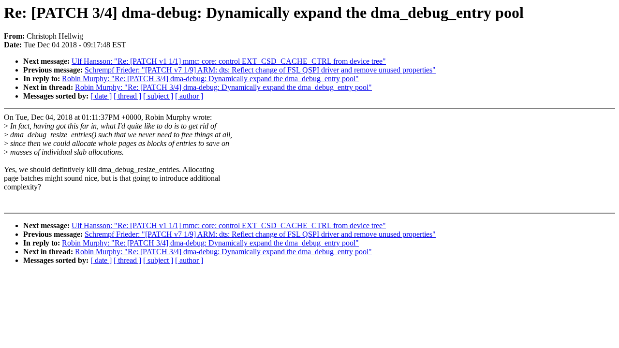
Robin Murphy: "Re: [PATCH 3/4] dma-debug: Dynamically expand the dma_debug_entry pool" (210, 78)
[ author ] (189, 96)
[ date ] (101, 96)
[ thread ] (127, 96)
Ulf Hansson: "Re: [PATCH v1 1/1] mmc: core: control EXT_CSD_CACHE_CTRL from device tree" (229, 61)
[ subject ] (158, 96)
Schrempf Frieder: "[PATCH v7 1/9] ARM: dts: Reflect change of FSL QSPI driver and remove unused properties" (260, 70)
